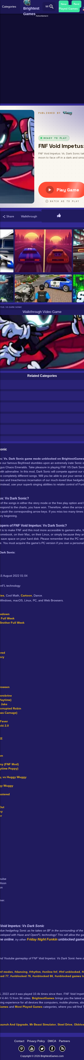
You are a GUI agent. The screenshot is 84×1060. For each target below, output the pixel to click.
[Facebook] (52, 1048)
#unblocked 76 (20, 976)
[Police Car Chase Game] (43, 296)
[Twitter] (42, 1048)
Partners (64, 1041)
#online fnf (49, 971)
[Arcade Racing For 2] (43, 251)
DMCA (52, 1041)
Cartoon (26, 595)
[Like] (59, 215)
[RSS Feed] (62, 1048)
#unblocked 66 (42, 976)
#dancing (21, 971)
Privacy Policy (36, 1041)
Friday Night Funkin (42, 939)
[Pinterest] (21, 1048)
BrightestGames (43, 998)
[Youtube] (31, 1048)
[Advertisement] (42, 60)
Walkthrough (29, 216)
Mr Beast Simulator (43, 1024)
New (63, 4)
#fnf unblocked (69, 971)
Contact (19, 1041)
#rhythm (35, 971)
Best (76, 4)
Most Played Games (28, 1006)
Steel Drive (64, 1024)
